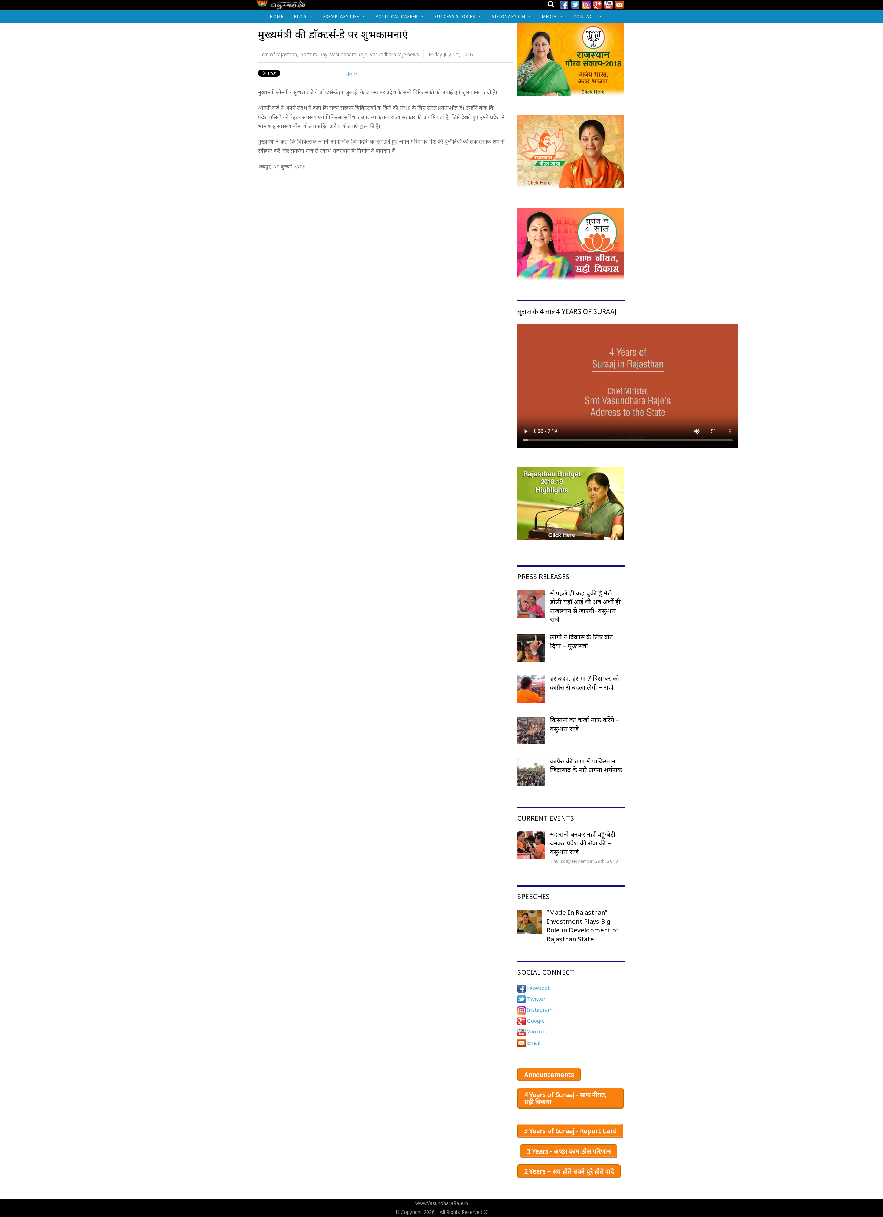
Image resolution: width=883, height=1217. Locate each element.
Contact (584, 16)
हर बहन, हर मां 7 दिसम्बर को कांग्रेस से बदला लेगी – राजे (584, 682)
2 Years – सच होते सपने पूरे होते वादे (569, 1171)
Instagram (539, 1009)
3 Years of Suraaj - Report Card (570, 1131)
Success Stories (454, 16)
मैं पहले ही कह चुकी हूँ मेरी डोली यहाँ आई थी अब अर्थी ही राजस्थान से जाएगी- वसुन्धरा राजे (585, 606)
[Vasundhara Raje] (281, 6)
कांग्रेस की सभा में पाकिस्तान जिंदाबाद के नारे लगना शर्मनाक (586, 765)
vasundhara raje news (394, 54)
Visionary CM (508, 16)
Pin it (350, 74)
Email (533, 1042)
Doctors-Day (313, 54)
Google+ (537, 1020)
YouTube (537, 1031)
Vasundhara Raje (348, 54)
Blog (300, 16)
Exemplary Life (341, 16)
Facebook (538, 988)
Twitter (536, 998)
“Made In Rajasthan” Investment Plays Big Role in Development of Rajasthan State (583, 925)
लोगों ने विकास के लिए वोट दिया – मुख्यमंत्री (581, 641)
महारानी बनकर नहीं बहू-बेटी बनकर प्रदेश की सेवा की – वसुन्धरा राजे (582, 843)
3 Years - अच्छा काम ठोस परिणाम (569, 1151)
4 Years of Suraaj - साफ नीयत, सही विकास (565, 1098)
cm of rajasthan (279, 54)
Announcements (549, 1074)
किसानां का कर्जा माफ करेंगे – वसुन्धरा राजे (584, 724)
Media (549, 16)
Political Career (397, 16)
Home (277, 16)
